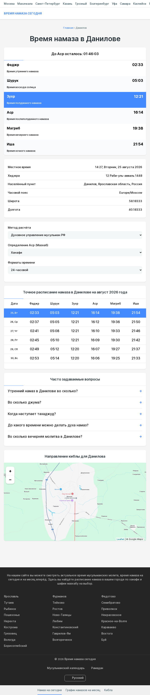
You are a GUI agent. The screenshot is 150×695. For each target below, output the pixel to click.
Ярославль (11, 596)
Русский (78, 677)
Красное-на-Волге (114, 621)
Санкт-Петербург (47, 3)
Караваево (108, 627)
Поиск (144, 13)
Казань (67, 3)
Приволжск (109, 608)
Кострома (10, 627)
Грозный (81, 3)
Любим (57, 621)
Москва (9, 3)
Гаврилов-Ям (62, 633)
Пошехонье (12, 615)
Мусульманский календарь (66, 668)
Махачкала (24, 3)
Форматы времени (21, 262)
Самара (125, 3)
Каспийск (139, 3)
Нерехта (10, 621)
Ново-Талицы (62, 615)
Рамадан (97, 668)
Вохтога (106, 633)
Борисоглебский (15, 645)
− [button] (10, 479)
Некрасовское (111, 615)
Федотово (108, 596)
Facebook (66, 549)
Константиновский (65, 627)
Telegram (84, 549)
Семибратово (110, 602)
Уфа (114, 3)
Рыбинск (10, 608)
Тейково (58, 602)
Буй (103, 639)
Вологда (9, 639)
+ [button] (10, 470)
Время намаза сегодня (23, 13)
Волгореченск (62, 639)
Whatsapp (93, 549)
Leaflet (120, 539)
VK (57, 549)
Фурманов (59, 596)
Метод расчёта (19, 227)
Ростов (57, 608)
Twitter (75, 549)
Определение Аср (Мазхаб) (28, 245)
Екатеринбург (99, 3)
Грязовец (10, 633)
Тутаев (9, 602)
